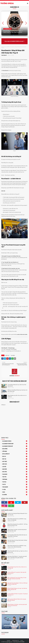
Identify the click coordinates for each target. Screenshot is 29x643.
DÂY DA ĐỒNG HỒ (14, 453)
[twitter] (18, 502)
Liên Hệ (21, 640)
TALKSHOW (14, 474)
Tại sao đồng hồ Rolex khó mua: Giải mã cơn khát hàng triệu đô (17, 385)
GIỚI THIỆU (14, 461)
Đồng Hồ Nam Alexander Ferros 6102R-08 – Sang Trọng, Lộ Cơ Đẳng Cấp (17, 519)
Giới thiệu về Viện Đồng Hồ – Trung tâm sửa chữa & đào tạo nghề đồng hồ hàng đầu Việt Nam (17, 557)
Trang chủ (3, 46)
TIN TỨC (14, 484)
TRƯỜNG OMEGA (7, 3)
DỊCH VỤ (14, 456)
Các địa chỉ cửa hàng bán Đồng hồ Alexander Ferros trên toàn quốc (17, 514)
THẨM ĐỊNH (14, 479)
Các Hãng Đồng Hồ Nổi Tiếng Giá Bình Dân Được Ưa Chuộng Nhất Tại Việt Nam (17, 535)
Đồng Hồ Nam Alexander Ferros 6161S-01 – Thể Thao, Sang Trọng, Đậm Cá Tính (18, 525)
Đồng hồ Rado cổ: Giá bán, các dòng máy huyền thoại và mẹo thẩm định (17, 605)
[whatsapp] (11, 505)
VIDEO (14, 492)
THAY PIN (14, 476)
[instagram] (4, 505)
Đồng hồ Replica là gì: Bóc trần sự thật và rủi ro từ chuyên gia (17, 396)
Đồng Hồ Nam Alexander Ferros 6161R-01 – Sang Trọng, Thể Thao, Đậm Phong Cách (13, 31)
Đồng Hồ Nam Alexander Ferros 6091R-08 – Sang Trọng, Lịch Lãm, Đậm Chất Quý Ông (17, 546)
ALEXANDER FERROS (14, 441)
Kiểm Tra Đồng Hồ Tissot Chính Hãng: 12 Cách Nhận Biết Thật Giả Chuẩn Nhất (16, 578)
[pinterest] (25, 502)
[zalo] (18, 505)
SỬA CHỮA (14, 471)
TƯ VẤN (14, 489)
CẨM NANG (14, 451)
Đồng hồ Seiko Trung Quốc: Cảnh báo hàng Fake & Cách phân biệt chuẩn (17, 530)
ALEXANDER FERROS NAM (14, 443)
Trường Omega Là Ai (15, 640)
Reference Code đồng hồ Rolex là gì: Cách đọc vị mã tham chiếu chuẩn (17, 390)
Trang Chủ (8, 640)
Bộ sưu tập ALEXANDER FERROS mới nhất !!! (14, 41)
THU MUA (14, 481)
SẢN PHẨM (14, 469)
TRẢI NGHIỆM (14, 487)
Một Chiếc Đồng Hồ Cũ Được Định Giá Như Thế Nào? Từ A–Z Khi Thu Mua (17, 541)
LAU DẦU (14, 466)
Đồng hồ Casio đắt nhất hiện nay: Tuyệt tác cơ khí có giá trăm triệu (18, 551)
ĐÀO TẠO (14, 458)
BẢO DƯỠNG (14, 448)
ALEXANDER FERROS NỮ (14, 446)
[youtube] (11, 502)
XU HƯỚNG (7, 46)
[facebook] (4, 502)
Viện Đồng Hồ (4, 55)
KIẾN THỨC (7, 355)
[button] (26, 23)
